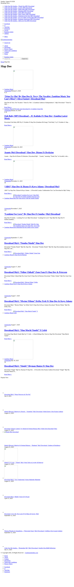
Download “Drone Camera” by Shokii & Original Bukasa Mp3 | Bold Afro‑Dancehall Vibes (30, 427)
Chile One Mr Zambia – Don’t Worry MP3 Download (19, 14)
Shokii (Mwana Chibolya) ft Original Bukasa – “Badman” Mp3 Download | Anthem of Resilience (32, 444)
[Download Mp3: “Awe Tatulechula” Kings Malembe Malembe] (11, 477)
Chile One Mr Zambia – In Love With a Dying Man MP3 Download (23, 17)
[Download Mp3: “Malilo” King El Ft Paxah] (17, 483)
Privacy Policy (8, 49)
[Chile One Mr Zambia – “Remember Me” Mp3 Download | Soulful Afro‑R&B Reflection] (17, 532)
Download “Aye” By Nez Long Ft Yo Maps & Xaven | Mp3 (21, 512)
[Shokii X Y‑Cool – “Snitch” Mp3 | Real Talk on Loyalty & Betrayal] (11, 460)
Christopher (7, 91)
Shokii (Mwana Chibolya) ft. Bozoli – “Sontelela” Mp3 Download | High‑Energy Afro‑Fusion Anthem (33, 411)
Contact (6, 52)
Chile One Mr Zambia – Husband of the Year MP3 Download (22, 16)
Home (6, 54)
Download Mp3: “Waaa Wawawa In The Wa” (17, 394)
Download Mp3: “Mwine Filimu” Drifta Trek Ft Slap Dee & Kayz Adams (38, 301)
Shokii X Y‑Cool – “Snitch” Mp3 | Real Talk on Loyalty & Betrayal (23, 461)
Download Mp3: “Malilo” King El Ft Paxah (16, 495)
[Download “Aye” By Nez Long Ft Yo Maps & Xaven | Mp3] (17, 505)
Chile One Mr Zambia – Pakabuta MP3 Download (18, 11)
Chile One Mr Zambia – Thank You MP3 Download (19, 6)
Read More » (8, 107)
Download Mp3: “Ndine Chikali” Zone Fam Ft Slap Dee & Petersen (35, 272)
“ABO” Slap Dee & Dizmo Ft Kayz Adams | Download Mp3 (31, 186)
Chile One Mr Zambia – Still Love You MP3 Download (20, 21)
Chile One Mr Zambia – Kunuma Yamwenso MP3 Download (22, 19)
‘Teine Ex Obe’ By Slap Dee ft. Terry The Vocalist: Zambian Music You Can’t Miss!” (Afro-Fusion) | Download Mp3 (37, 97)
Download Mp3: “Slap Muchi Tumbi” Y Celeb (25, 330)
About (6, 46)
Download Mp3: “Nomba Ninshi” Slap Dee (24, 243)
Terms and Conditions (10, 50)
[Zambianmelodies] (6, 39)
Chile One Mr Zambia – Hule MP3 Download (17, 12)
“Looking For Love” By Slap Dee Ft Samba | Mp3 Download (32, 214)
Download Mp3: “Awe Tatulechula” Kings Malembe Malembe (22, 478)
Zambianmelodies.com (31, 550)
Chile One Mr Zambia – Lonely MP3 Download (18, 8)
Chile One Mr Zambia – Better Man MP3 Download (19, 9)
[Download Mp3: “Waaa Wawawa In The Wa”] (17, 380)
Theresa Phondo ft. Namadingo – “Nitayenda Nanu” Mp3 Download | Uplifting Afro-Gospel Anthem (33, 529)
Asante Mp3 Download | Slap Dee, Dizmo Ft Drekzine (29, 152)
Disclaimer (7, 47)
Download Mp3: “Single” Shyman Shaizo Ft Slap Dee (29, 366)
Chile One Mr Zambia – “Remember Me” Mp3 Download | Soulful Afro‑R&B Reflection (30, 545)
